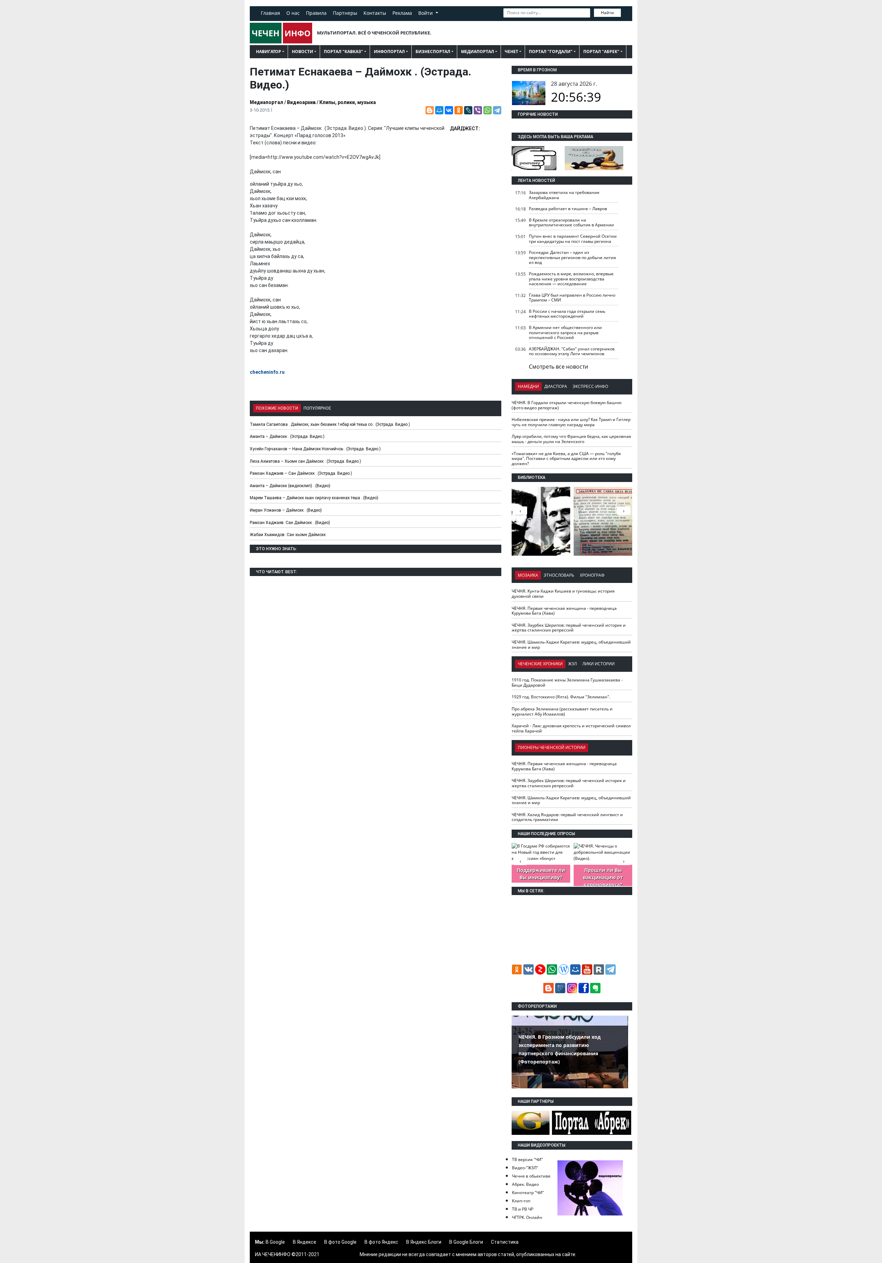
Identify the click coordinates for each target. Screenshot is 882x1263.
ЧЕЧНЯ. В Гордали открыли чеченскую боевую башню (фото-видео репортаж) (567, 405)
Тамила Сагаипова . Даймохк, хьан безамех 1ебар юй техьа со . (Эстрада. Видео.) (330, 424)
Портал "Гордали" (551, 51)
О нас (293, 13)
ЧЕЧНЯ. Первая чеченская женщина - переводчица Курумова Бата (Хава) (564, 610)
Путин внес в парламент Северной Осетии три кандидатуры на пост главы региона (573, 238)
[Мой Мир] (439, 110)
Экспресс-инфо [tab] (590, 386)
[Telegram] (497, 110)
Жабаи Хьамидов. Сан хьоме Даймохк (288, 534)
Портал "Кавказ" (343, 51)
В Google (275, 1242)
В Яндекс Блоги (423, 1242)
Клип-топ (521, 1201)
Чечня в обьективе (531, 1176)
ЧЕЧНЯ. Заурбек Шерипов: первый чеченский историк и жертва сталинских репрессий (569, 627)
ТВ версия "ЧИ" (527, 1159)
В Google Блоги (466, 1242)
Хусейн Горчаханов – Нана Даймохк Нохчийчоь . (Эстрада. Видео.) (315, 448)
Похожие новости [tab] (277, 408)
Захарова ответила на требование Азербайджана (564, 195)
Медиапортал (477, 51)
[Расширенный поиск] (625, 12)
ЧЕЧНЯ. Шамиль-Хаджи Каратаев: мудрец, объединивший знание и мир (571, 644)
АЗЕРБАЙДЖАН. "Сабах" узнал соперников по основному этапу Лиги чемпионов (572, 351)
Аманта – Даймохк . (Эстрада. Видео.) (287, 436)
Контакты (374, 13)
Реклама (402, 13)
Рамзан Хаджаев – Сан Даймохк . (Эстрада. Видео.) (301, 473)
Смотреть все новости (558, 366)
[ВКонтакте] (449, 110)
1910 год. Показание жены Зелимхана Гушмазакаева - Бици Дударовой (567, 682)
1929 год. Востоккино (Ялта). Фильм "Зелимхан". (561, 697)
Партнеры (345, 13)
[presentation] (623, 510)
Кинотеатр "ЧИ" (528, 1192)
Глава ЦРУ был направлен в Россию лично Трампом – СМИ (572, 297)
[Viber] (478, 110)
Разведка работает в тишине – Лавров (568, 209)
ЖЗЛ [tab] (572, 664)
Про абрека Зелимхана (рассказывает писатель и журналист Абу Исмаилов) (562, 711)
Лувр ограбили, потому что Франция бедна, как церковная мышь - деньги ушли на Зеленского (571, 438)
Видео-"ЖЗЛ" (525, 1168)
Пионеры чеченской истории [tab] (551, 747)
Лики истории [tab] (598, 664)
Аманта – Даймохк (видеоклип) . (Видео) (290, 485)
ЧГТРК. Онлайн (527, 1217)
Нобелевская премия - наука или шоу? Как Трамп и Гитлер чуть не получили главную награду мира (571, 422)
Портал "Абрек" (601, 51)
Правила (316, 13)
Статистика (505, 1242)
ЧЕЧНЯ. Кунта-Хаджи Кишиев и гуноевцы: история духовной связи (563, 593)
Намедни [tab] (528, 386)
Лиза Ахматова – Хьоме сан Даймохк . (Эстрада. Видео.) (305, 461)
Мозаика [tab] (528, 575)
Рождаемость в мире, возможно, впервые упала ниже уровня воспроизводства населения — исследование (571, 279)
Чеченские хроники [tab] (540, 664)
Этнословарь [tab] (559, 575)
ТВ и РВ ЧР (522, 1209)
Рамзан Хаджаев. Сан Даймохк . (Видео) (290, 522)
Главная (270, 13)
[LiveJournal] (468, 110)
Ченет (511, 51)
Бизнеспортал (433, 51)
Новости (302, 51)
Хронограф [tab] (592, 575)
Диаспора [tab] (555, 386)
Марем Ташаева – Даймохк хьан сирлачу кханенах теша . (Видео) (314, 497)
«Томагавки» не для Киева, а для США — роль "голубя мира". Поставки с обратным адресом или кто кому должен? (566, 458)
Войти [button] (426, 13)
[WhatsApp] (487, 110)
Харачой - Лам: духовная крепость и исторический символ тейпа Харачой (571, 728)
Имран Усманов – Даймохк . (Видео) (286, 510)
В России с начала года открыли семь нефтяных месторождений (567, 313)
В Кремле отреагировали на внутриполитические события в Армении (571, 222)
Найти (607, 13)
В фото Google (340, 1242)
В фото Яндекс (381, 1242)
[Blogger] (429, 110)
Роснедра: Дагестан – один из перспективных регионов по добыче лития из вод (572, 257)
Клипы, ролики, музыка (347, 102)
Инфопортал (389, 51)
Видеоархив (301, 102)
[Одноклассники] (458, 110)
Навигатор (268, 51)
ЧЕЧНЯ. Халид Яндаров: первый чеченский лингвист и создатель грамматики (567, 817)
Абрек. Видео (525, 1184)
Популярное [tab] (317, 408)
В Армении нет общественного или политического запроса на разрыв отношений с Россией (565, 332)
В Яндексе (304, 1242)
